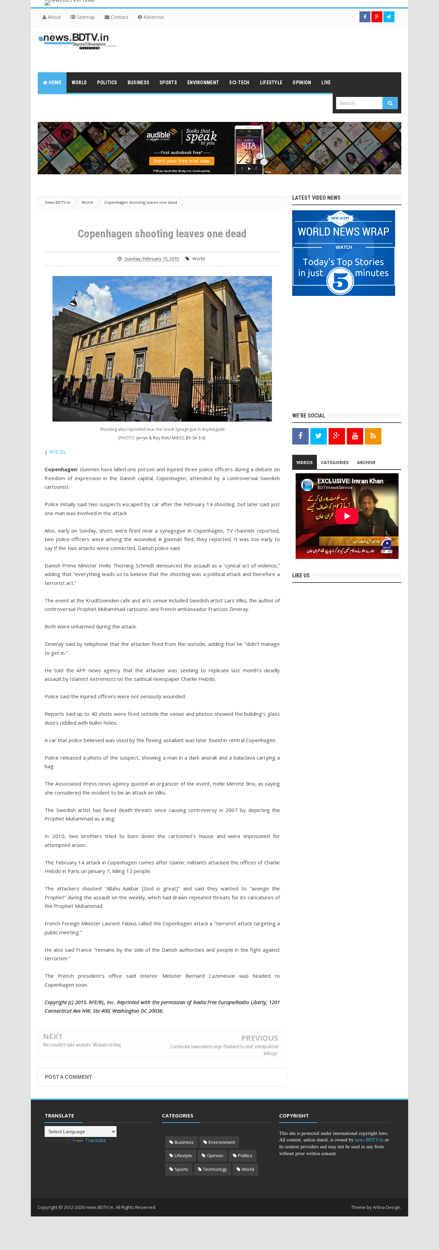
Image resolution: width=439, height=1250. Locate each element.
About (53, 17)
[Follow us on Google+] (376, 16)
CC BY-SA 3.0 (191, 438)
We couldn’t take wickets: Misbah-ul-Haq (82, 1045)
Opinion (215, 1155)
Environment (222, 1142)
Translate (95, 1140)
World (198, 258)
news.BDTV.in (369, 1139)
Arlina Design (386, 1207)
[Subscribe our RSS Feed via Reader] (373, 435)
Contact (118, 17)
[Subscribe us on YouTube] (355, 435)
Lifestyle (183, 1155)
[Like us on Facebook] (300, 435)
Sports (181, 1169)
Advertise (153, 17)
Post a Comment (68, 1077)
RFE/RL (58, 451)
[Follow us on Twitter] (388, 16)
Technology (215, 1169)
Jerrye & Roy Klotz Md (157, 438)
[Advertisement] (276, 48)
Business (184, 1142)
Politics (245, 1155)
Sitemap (85, 17)
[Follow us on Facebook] (364, 16)
